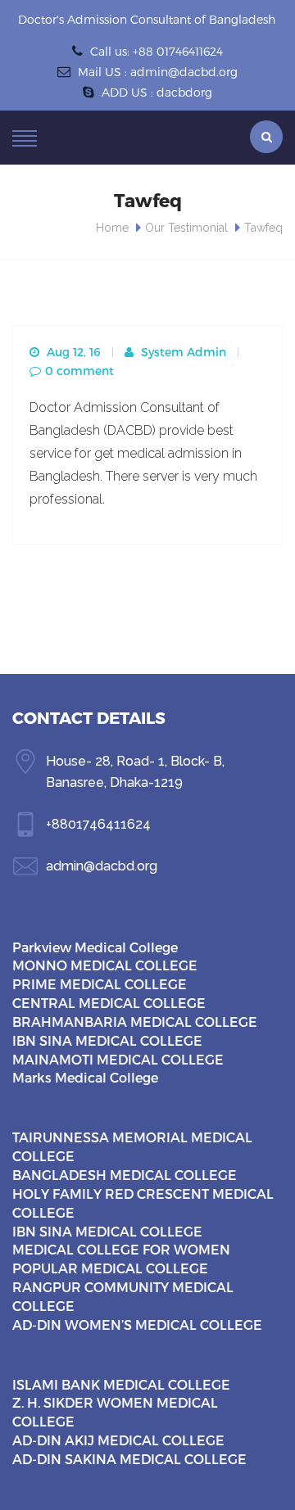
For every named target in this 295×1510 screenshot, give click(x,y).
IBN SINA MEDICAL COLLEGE (107, 1040)
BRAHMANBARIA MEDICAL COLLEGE (134, 1021)
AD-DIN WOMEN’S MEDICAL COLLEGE (137, 1324)
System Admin (182, 352)
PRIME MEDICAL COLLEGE (99, 984)
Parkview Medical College (95, 947)
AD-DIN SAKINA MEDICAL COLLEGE (129, 1459)
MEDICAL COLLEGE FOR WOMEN (121, 1249)
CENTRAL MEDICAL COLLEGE (109, 1002)
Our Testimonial (186, 227)
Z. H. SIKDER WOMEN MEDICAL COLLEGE (115, 1412)
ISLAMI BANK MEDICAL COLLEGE (121, 1384)
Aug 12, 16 (72, 352)
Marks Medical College (85, 1077)
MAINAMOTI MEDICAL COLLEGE (118, 1059)
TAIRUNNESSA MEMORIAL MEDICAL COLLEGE (132, 1146)
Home (112, 227)
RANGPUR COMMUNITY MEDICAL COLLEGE (123, 1296)
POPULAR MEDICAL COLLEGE (110, 1268)
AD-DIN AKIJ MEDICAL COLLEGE (118, 1440)
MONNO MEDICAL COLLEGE (104, 965)
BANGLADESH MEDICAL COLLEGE (124, 1174)
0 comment (79, 371)
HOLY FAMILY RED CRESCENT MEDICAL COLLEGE (143, 1203)
